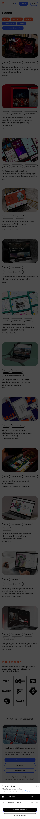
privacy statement (25, 791)
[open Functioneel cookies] (37, 797)
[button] (21, 796)
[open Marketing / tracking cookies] (37, 803)
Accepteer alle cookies (20, 809)
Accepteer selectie (20, 815)
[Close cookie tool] (37, 786)
